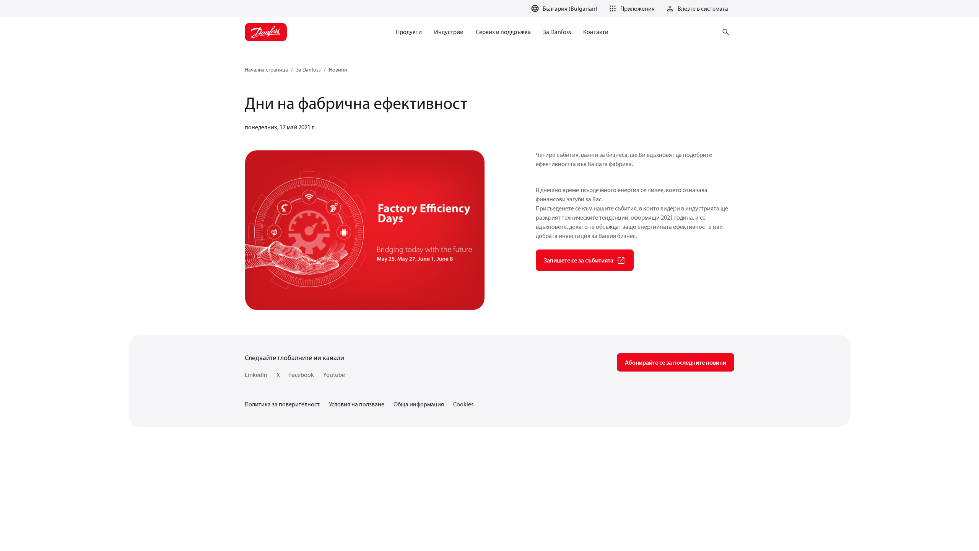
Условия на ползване (356, 404)
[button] (631, 8)
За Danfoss (308, 69)
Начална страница (266, 69)
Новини (338, 69)
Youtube (334, 374)
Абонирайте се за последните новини (675, 362)
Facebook (301, 374)
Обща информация (419, 404)
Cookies (463, 404)
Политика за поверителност (282, 404)
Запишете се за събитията (578, 260)
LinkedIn (256, 374)
